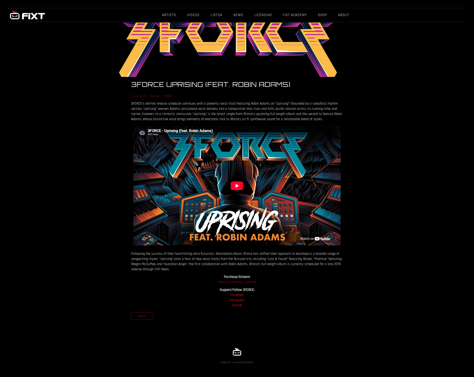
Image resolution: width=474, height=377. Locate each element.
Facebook (237, 295)
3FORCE (168, 96)
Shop (322, 15)
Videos (193, 15)
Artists (169, 15)
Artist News (155, 96)
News (238, 15)
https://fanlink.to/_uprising (237, 282)
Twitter (237, 305)
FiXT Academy (295, 15)
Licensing (263, 15)
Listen (216, 15)
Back (142, 316)
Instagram (237, 300)
